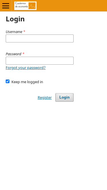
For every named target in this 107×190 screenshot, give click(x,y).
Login (64, 97)
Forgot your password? (26, 67)
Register (45, 97)
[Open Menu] (5, 5)
